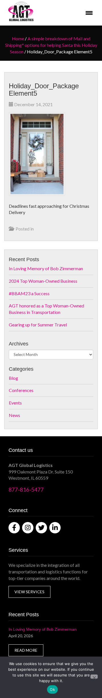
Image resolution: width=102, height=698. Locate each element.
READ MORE (25, 650)
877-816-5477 (26, 489)
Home (18, 38)
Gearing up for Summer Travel (38, 324)
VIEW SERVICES (29, 591)
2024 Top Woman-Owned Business (43, 281)
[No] (94, 676)
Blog (13, 378)
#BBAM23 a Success (29, 293)
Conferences (21, 390)
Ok (52, 689)
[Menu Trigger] (89, 13)
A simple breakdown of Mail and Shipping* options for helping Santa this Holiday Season (51, 45)
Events (15, 402)
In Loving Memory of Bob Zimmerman (46, 268)
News (14, 415)
